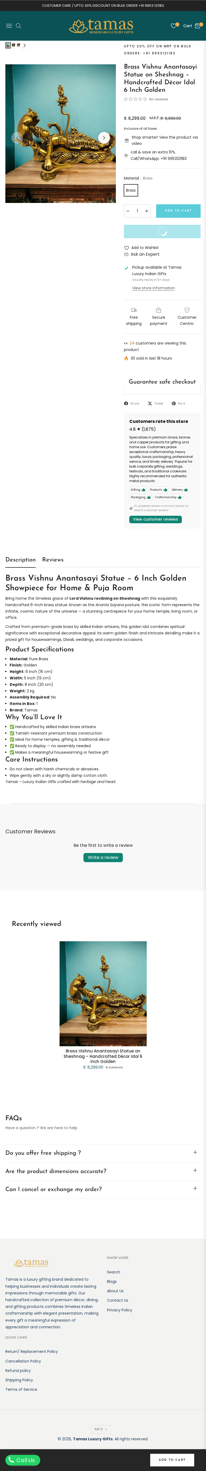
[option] (60, 133)
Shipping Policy (19, 1380)
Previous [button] (17, 138)
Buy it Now (149, 233)
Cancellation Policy (23, 1361)
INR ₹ (98, 1429)
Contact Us (117, 1300)
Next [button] (104, 138)
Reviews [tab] (53, 560)
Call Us (25, 1460)
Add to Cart (172, 1460)
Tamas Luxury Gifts (93, 1439)
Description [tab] (20, 560)
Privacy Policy (119, 1310)
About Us (115, 1291)
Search (113, 1272)
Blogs (112, 1281)
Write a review (103, 857)
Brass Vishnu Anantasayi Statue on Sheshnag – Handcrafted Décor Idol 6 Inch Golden (103, 1056)
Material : (138, 178)
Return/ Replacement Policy (31, 1351)
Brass (131, 190)
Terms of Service (21, 1389)
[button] (136, 99)
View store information (153, 288)
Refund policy (18, 1370)
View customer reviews (155, 519)
